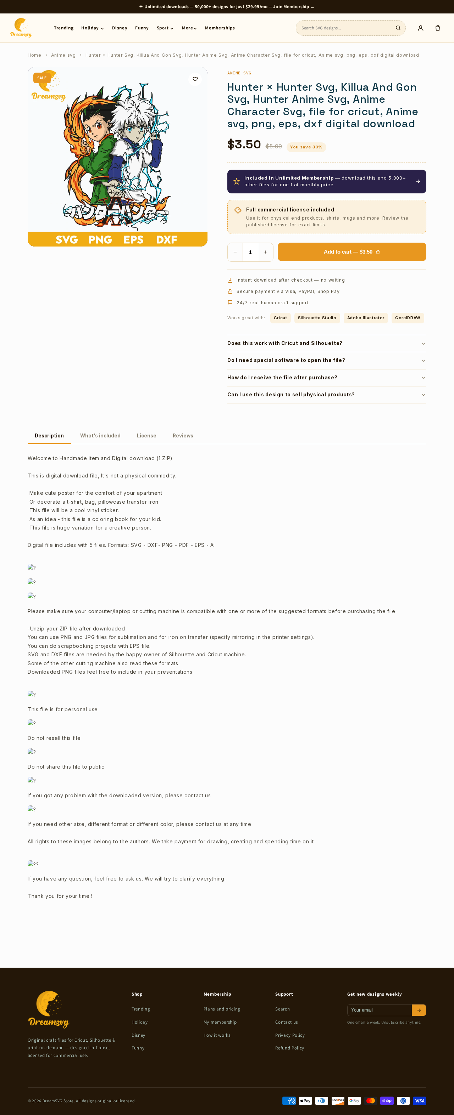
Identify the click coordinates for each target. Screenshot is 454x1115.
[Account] (420, 28)
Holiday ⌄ (92, 28)
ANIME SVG (239, 72)
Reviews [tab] (183, 435)
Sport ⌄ (166, 28)
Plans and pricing (222, 1009)
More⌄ (189, 28)
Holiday (140, 1022)
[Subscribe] (419, 1010)
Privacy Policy (290, 1035)
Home (34, 55)
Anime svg (63, 55)
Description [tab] (49, 435)
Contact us (286, 1022)
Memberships (220, 28)
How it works (217, 1035)
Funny (142, 28)
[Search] (398, 28)
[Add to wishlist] (195, 79)
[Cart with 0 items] (437, 28)
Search (282, 1009)
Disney (119, 28)
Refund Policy (289, 1048)
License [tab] (146, 435)
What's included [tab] (100, 435)
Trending (63, 28)
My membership (220, 1022)
